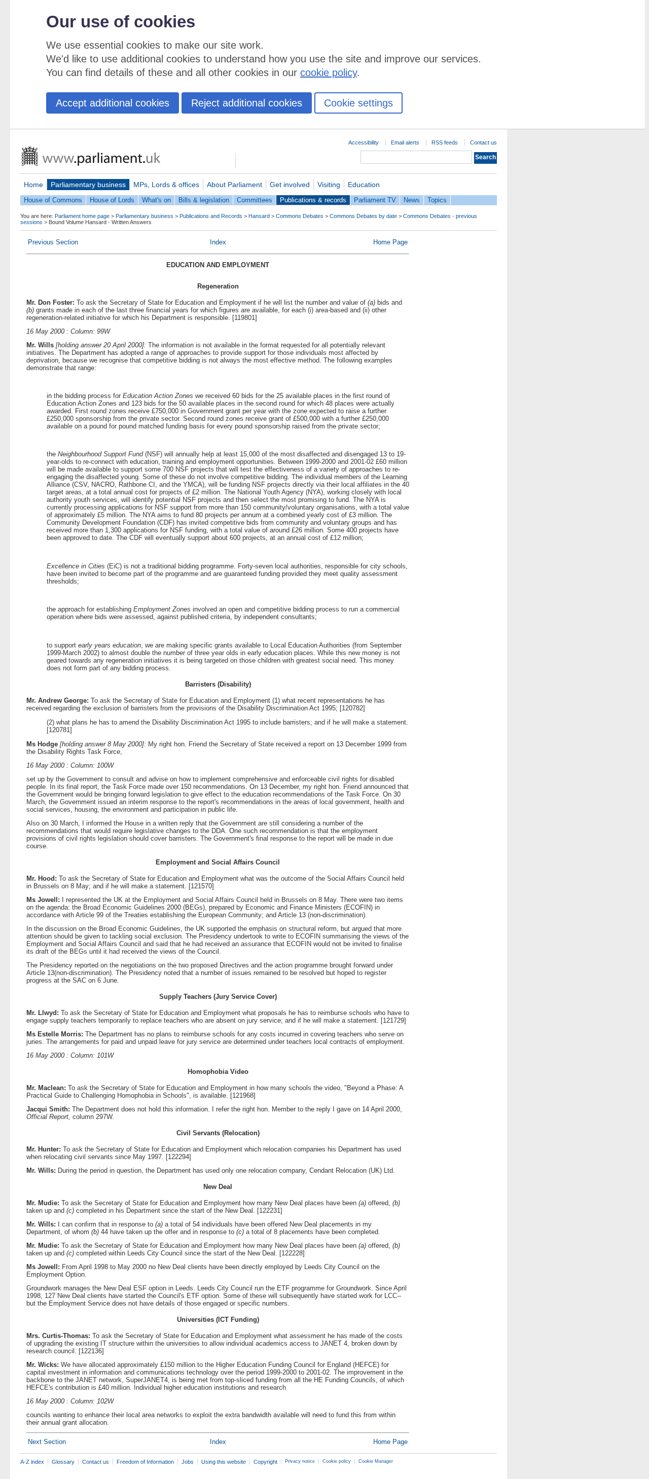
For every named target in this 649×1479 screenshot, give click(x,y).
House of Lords (112, 200)
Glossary (63, 1462)
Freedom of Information (145, 1462)
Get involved (290, 185)
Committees (254, 200)
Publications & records (313, 200)
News (412, 200)
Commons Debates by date (363, 216)
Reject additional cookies (246, 103)
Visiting (328, 185)
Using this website (223, 1462)
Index (218, 242)
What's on (156, 200)
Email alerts (405, 142)
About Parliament (234, 185)
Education (364, 185)
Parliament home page (82, 216)
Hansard (259, 216)
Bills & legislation (203, 200)
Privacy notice (300, 1461)
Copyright (265, 1462)
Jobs (188, 1462)
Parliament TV (375, 200)
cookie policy (328, 72)
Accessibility (363, 142)
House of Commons (53, 200)
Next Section (47, 1442)
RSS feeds (444, 142)
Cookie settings (358, 103)
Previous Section (53, 242)
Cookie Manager (375, 1461)
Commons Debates (299, 216)
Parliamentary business (88, 185)
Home (33, 185)
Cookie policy (336, 1461)
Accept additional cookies (112, 103)
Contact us (483, 142)
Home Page (390, 242)
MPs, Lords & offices (166, 185)
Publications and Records (210, 216)
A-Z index (32, 1462)
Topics (437, 200)
